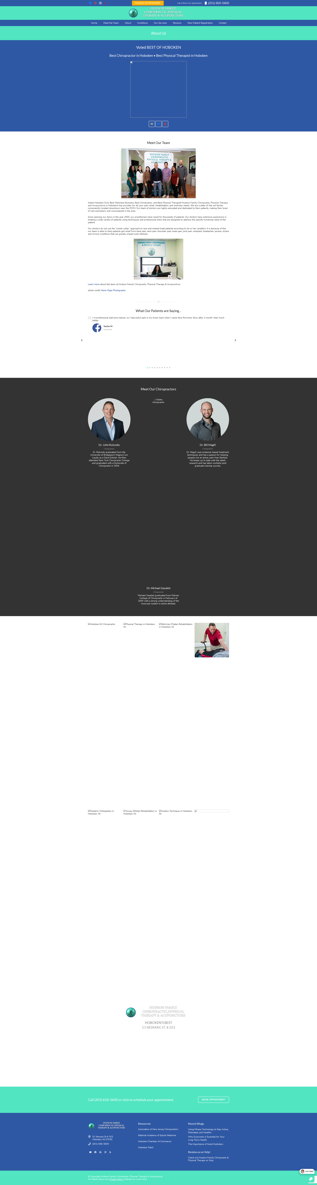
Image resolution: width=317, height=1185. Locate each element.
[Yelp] (105, 3)
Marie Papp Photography (113, 290)
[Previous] (82, 340)
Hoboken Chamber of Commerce (154, 1141)
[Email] (152, 124)
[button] (133, 23)
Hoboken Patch (145, 1147)
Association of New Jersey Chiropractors (158, 1129)
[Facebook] (90, 3)
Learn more (94, 284)
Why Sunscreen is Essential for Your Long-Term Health (206, 1138)
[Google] (95, 3)
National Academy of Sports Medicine (157, 1135)
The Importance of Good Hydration (205, 1144)
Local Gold (141, 1179)
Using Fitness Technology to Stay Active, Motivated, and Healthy (208, 1131)
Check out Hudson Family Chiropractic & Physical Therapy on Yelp (208, 1159)
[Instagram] (100, 3)
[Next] (235, 340)
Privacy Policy (116, 1179)
